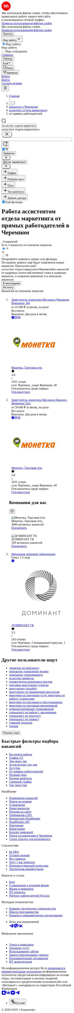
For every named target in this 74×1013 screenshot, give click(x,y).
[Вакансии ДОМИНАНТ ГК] (40, 593)
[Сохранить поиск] (5, 144)
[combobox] (19, 126)
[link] (8, 67)
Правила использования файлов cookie (27, 30)
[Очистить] (7, 134)
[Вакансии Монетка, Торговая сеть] (40, 343)
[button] (6, 76)
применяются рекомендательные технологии (33, 969)
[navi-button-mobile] (5, 88)
